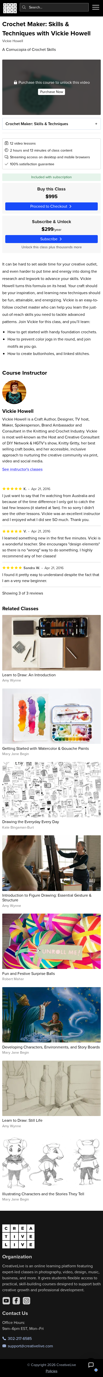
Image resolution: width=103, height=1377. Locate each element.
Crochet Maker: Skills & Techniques (37, 124)
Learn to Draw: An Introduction (29, 675)
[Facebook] (16, 1301)
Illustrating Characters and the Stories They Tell (43, 1194)
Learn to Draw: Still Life (22, 1120)
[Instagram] (26, 1301)
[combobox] (54, 7)
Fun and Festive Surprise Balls (28, 973)
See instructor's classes (22, 469)
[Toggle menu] (96, 7)
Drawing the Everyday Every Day (30, 821)
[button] (91, 1365)
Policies (52, 1371)
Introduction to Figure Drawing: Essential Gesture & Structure (47, 897)
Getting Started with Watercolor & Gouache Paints (45, 748)
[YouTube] (6, 1301)
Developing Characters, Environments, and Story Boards (51, 1047)
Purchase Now (51, 91)
